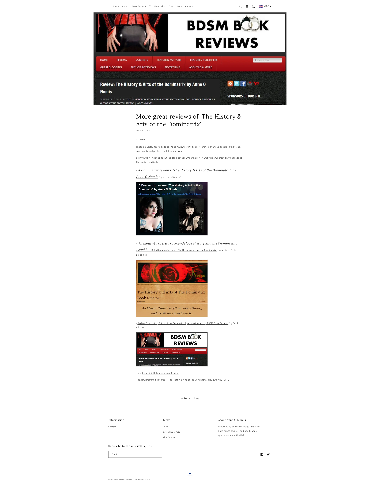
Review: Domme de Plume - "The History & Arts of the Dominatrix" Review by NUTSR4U (183, 379)
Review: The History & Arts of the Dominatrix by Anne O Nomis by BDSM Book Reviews (182, 323)
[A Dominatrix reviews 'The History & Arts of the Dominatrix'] (172, 235)
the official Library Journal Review (160, 373)
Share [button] (142, 139)
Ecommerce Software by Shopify (138, 479)
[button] (240, 6)
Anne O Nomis (119, 479)
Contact (112, 426)
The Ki (166, 426)
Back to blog (191, 398)
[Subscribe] (158, 454)
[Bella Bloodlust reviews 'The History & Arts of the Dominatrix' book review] (172, 316)
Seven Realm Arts (171, 432)
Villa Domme (169, 437)
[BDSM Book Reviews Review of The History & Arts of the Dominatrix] (172, 366)
